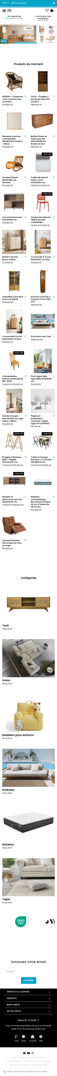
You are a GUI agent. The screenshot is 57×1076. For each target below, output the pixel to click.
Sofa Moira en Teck (41, 336)
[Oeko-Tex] (20, 921)
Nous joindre (19, 3)
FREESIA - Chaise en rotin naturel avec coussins (12, 99)
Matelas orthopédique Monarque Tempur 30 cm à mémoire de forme (41, 502)
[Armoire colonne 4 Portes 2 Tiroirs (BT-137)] (43, 281)
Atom (47, 1061)
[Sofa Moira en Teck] (43, 321)
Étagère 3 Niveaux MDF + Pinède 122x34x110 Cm (11, 459)
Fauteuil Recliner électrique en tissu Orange (12, 543)
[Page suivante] (53, 921)
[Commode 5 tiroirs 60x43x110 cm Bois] (14, 321)
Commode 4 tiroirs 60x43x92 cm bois (41, 258)
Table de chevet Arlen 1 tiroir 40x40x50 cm (39, 180)
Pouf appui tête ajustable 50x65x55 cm (41, 379)
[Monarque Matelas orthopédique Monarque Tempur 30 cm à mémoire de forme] (43, 482)
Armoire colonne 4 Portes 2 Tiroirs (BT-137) (41, 299)
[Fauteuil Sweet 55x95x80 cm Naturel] (14, 162)
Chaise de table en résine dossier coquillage (41, 220)
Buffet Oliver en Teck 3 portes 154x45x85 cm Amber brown (39, 140)
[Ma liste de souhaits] (47, 10)
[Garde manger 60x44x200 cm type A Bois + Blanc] (14, 401)
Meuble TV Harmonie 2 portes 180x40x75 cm (12, 499)
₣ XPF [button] (5, 3)
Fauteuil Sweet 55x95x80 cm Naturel (10, 180)
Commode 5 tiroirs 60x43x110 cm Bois (12, 337)
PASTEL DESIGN (13, 1061)
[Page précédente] (4, 921)
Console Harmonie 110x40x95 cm (12, 218)
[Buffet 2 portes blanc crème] (14, 242)
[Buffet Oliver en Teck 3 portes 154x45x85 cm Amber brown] (43, 121)
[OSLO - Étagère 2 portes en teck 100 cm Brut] (43, 81)
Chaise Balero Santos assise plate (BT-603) (12, 379)
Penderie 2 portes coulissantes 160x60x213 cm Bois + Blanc (12, 140)
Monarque (42, 1065)
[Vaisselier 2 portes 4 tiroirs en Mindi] (14, 281)
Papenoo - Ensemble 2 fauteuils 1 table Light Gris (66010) (40, 420)
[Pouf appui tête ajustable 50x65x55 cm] (43, 361)
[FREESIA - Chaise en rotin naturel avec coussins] (14, 81)
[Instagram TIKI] (32, 1053)
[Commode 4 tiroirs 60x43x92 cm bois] (43, 242)
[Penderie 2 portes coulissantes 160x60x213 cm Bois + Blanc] (14, 121)
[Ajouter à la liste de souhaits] (25, 96)
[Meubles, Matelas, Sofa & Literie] (9, 10)
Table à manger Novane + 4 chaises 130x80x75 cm (41, 459)
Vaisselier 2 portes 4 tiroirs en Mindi (12, 298)
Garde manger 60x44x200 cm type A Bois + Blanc (12, 418)
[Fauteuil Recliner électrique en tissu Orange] (14, 525)
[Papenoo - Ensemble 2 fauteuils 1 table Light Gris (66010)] (43, 401)
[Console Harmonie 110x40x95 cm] (14, 202)
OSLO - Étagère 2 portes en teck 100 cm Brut (40, 99)
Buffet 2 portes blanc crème (10, 258)
